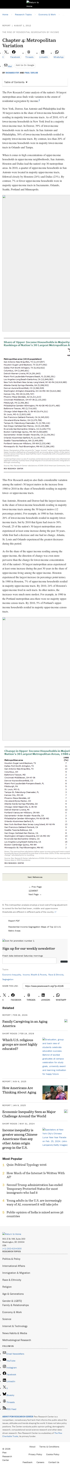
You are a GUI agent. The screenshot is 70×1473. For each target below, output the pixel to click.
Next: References (35, 877)
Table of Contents (14, 82)
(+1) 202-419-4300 (12, 1248)
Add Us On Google (25, 65)
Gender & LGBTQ (12, 1300)
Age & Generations (13, 1293)
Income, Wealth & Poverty (35, 974)
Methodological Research (16, 1340)
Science (6, 1319)
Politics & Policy (11, 1258)
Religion (7, 1286)
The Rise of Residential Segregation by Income (30, 32)
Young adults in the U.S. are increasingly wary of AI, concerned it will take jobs (34, 1202)
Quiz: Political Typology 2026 (27, 1165)
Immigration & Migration (16, 1272)
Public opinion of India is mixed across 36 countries (35, 1214)
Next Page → (35, 894)
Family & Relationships (15, 1305)
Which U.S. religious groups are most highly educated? (19, 1044)
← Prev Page (35, 886)
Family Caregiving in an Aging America (24, 1023)
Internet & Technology (15, 1326)
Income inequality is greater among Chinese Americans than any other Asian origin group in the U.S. (19, 1139)
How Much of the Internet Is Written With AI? (36, 1175)
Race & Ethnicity (56, 974)
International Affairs (13, 1265)
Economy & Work (12, 1312)
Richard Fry (12, 72)
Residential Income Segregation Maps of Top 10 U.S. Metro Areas (34, 928)
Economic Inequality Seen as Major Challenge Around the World (29, 1113)
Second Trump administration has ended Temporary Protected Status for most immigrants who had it (35, 1189)
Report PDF (14, 920)
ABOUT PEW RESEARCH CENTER (17, 1416)
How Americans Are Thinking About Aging (19, 1089)
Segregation (7, 979)
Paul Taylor (31, 72)
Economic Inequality (11, 974)
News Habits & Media (14, 1333)
